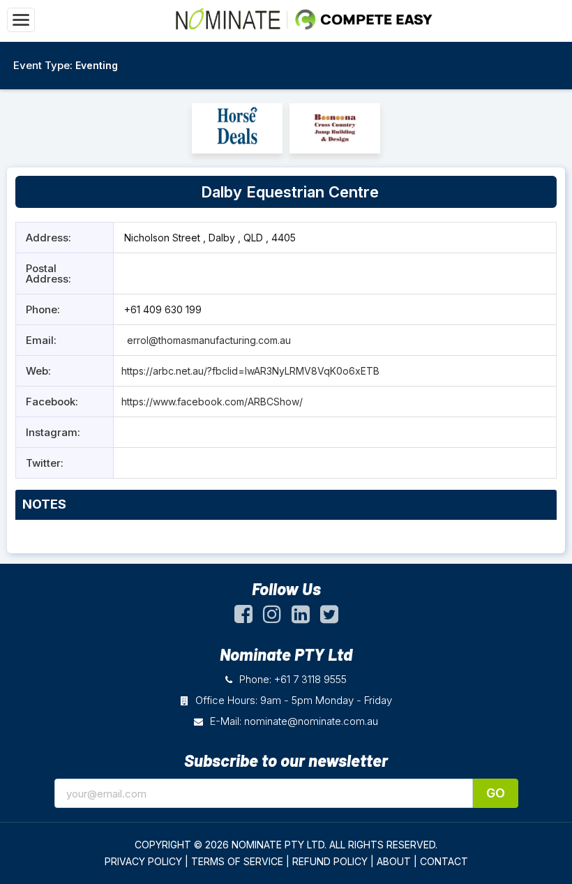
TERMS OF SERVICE (237, 861)
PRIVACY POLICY (143, 861)
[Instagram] (272, 617)
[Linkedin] (301, 617)
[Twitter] (329, 617)
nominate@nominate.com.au (311, 721)
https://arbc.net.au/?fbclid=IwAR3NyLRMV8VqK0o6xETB (250, 371)
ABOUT (394, 861)
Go (495, 793)
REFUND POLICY (330, 861)
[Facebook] (243, 617)
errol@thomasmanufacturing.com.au (209, 340)
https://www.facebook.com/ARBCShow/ (212, 401)
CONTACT (444, 861)
